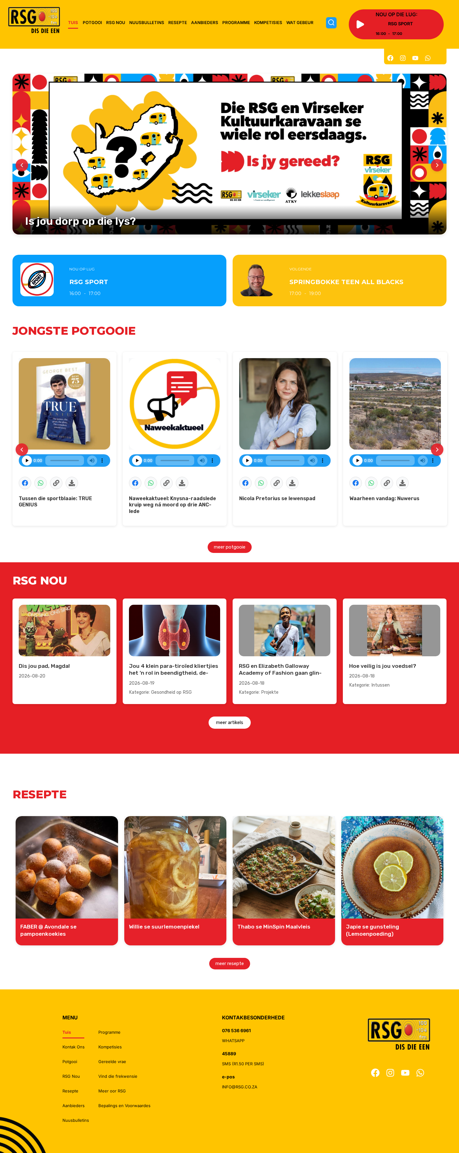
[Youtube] (415, 58)
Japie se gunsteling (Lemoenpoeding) (372, 930)
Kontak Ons (73, 1046)
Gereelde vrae (112, 1061)
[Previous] (22, 165)
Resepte (177, 22)
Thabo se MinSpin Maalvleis (273, 927)
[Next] (437, 165)
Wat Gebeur (299, 22)
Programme (236, 22)
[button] (25, 483)
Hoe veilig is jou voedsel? (382, 666)
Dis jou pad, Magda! (44, 666)
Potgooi (92, 22)
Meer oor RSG (112, 1090)
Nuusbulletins (146, 22)
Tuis (73, 22)
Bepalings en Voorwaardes (124, 1105)
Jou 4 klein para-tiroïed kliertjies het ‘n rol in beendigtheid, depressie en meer (173, 673)
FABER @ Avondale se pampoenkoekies (48, 930)
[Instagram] (403, 58)
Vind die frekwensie (117, 1076)
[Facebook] (390, 58)
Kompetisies (268, 22)
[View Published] (56, 483)
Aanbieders (204, 22)
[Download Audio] (72, 483)
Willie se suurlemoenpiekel (164, 927)
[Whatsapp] (428, 58)
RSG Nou (115, 22)
